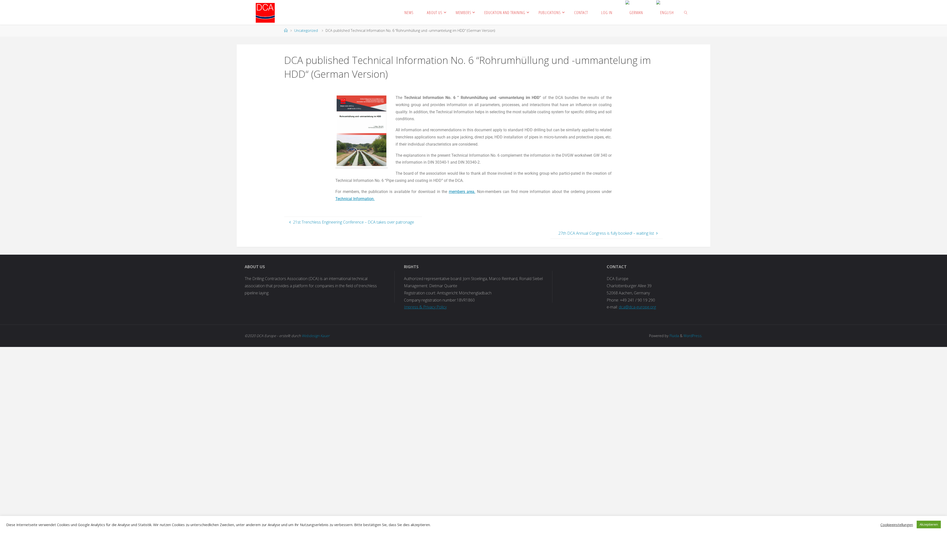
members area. (462, 191)
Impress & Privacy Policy (425, 307)
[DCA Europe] (265, 12)
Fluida (674, 335)
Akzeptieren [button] (929, 524)
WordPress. (692, 335)
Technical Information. (355, 198)
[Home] (286, 30)
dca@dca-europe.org (637, 307)
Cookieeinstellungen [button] (896, 524)
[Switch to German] (634, 12)
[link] (685, 12)
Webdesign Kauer (316, 335)
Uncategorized (306, 30)
